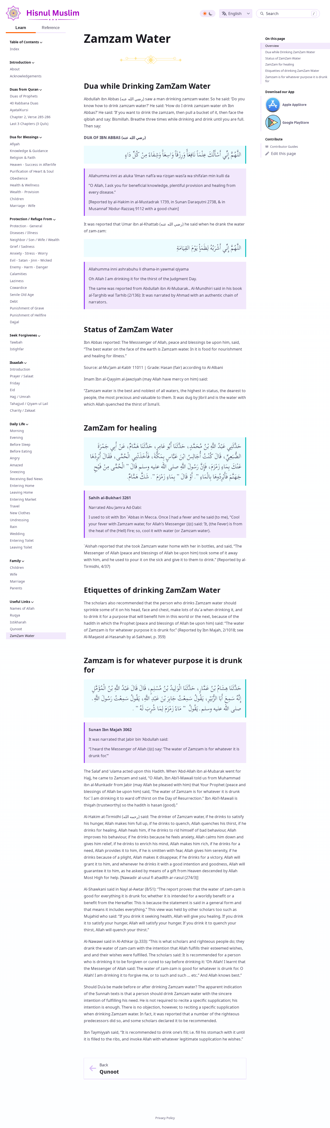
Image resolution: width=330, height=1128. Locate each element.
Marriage (17, 581)
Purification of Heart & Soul (32, 171)
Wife (13, 574)
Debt (14, 301)
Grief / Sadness (22, 246)
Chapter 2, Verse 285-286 (30, 117)
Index (14, 49)
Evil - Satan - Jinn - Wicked (31, 260)
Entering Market (23, 499)
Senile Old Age (22, 294)
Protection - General (26, 226)
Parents (16, 588)
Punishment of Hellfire (28, 315)
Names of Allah (22, 608)
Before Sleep (20, 444)
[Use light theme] (204, 13)
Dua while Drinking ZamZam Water (290, 52)
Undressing (19, 520)
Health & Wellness (24, 185)
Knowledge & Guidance (29, 150)
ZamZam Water (22, 635)
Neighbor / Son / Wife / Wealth (34, 239)
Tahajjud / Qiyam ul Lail (29, 403)
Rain (13, 526)
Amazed (16, 465)
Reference (51, 28)
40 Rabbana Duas (24, 103)
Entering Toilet (22, 540)
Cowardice (18, 287)
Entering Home (22, 485)
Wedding (17, 533)
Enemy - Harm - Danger (29, 267)
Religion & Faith (23, 157)
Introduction (20, 369)
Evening (16, 437)
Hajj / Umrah (20, 396)
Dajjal (14, 322)
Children (17, 199)
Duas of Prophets (24, 96)
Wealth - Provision (24, 192)
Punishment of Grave (27, 308)
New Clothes (20, 513)
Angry (15, 458)
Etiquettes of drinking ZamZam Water (292, 70)
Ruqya (15, 615)
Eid (12, 390)
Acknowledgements (26, 76)
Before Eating (21, 451)
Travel (15, 506)
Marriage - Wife (22, 205)
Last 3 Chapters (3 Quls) (29, 123)
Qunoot (16, 629)
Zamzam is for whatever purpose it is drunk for (296, 79)
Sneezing (17, 471)
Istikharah (18, 622)
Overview (272, 46)
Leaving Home (21, 492)
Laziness (17, 280)
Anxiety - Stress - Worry (29, 253)
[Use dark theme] (210, 13)
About (15, 69)
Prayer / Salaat (21, 376)
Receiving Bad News (26, 478)
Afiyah (15, 144)
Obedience (19, 178)
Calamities (18, 273)
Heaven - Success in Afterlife (33, 164)
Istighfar (17, 349)
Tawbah (16, 342)
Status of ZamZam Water (283, 58)
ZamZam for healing (279, 64)
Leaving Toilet (21, 547)
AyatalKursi (19, 110)
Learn (20, 28)
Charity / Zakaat (22, 410)
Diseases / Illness (24, 232)
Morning (17, 430)
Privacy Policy (165, 1118)
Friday (15, 383)
